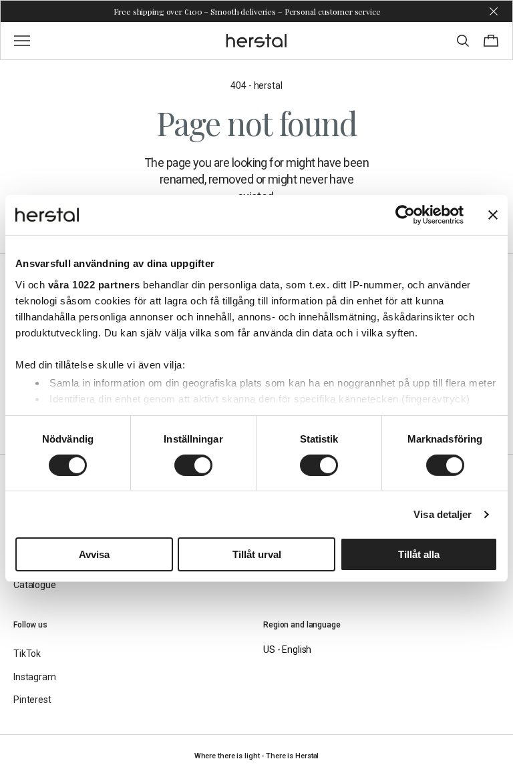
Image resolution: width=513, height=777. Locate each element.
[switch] (193, 465)
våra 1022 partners (94, 284)
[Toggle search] (463, 40)
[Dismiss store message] (493, 11)
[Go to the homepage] (256, 40)
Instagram (34, 677)
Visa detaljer (442, 514)
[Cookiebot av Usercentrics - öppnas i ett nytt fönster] (405, 215)
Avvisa (94, 554)
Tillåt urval (256, 554)
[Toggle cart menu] (491, 40)
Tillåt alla (419, 554)
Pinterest (32, 699)
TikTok (27, 653)
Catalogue (34, 584)
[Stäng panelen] (493, 215)
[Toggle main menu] (22, 40)
